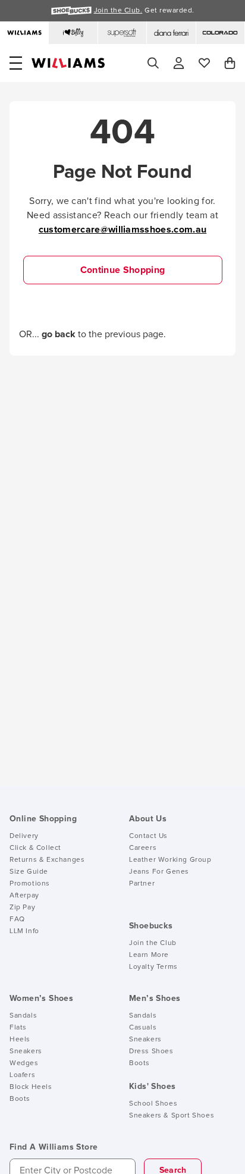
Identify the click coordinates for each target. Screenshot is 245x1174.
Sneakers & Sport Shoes (171, 1115)
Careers (142, 848)
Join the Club (153, 943)
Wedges (24, 1063)
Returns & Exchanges (47, 860)
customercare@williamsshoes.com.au (123, 229)
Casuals (142, 1027)
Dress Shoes (151, 1051)
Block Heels (31, 1087)
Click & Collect (35, 848)
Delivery (24, 836)
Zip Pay (22, 907)
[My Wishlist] (204, 63)
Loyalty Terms (153, 967)
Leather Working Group (170, 860)
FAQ (17, 919)
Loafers (22, 1075)
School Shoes (153, 1103)
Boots (20, 1099)
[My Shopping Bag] (229, 63)
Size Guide (29, 871)
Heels (20, 1039)
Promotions (30, 883)
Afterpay (24, 895)
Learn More (149, 955)
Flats (18, 1027)
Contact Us (148, 836)
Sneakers (26, 1051)
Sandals (23, 1015)
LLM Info (24, 931)
